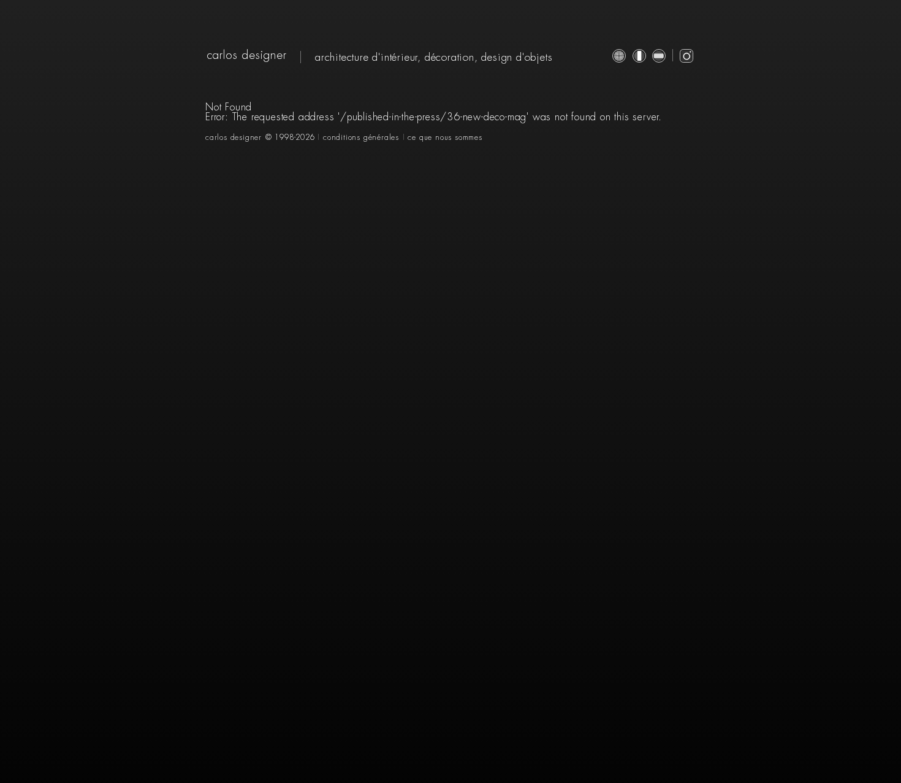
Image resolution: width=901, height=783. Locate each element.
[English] (619, 56)
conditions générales (361, 137)
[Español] (659, 56)
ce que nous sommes (445, 137)
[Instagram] (686, 56)
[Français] (639, 56)
